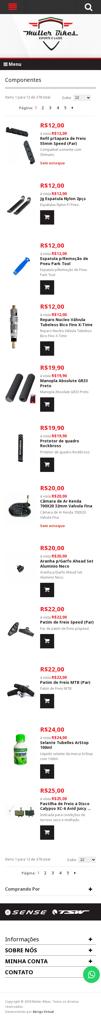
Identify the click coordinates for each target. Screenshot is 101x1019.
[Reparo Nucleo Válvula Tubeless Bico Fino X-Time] (20, 327)
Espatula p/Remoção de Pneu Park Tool (64, 261)
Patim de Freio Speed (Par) (67, 622)
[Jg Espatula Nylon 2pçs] (20, 206)
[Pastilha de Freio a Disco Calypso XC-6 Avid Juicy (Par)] (20, 811)
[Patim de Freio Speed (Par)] (20, 629)
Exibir (67, 97)
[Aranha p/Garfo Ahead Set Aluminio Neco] (20, 568)
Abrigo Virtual (43, 1011)
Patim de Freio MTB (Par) (65, 682)
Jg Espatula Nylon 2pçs (63, 198)
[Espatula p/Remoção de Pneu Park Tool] (20, 266)
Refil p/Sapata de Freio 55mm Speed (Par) (63, 141)
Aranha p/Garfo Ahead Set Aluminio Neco (66, 563)
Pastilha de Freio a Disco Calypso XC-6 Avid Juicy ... (65, 806)
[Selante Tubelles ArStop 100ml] (20, 750)
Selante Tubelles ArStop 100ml (64, 745)
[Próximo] (72, 108)
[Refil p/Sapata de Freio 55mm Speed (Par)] (20, 145)
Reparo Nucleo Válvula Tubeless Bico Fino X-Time (66, 322)
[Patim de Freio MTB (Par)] (20, 689)
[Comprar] (47, 217)
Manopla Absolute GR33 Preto (64, 383)
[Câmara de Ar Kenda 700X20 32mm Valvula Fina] (20, 508)
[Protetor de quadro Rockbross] (20, 448)
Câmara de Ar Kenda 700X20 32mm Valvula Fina (66, 503)
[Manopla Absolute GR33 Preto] (20, 388)
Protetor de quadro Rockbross (59, 443)
